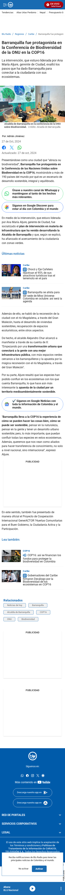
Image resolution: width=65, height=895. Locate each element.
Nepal (42, 12)
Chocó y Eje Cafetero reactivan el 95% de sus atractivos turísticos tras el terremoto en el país (39, 274)
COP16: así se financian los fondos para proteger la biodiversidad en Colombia (42, 558)
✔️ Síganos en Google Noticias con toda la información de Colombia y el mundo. (35, 404)
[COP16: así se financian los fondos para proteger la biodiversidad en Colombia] (11, 556)
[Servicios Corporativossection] (60, 823)
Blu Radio (6, 34)
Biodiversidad (28, 619)
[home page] (32, 756)
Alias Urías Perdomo (26, 12)
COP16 (26, 551)
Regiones (19, 34)
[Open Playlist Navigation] (61, 888)
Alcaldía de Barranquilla (18, 612)
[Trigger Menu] (5, 4)
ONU (9, 619)
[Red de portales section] (60, 815)
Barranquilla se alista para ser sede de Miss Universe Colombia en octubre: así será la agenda (42, 297)
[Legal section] (60, 832)
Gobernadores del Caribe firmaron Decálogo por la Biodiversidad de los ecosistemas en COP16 (40, 580)
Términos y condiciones (27, 845)
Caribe (31, 34)
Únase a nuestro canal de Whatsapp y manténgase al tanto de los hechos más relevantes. (35, 194)
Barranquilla (38, 605)
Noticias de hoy (14, 605)
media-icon (32, 888)
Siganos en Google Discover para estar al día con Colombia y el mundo (35, 207)
